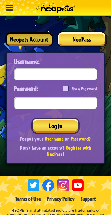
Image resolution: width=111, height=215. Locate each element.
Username (54, 139)
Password (80, 139)
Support (88, 198)
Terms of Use (28, 198)
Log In (55, 126)
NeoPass (82, 39)
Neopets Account (29, 39)
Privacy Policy (61, 198)
